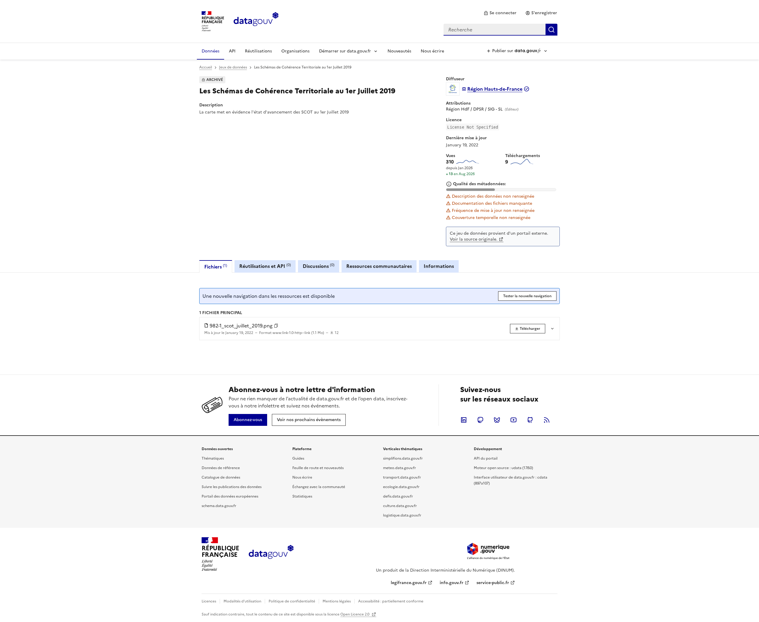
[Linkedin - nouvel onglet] (464, 420)
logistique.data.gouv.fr (402, 515)
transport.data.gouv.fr (402, 477)
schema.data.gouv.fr (219, 506)
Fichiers (215, 266)
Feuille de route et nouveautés (318, 468)
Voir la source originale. (474, 239)
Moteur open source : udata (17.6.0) (503, 468)
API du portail (486, 458)
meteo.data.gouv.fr (399, 468)
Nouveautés (399, 51)
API (232, 51)
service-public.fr (492, 583)
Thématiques (213, 458)
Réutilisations (258, 51)
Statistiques (302, 496)
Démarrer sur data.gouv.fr (345, 51)
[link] (500, 13)
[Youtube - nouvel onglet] (513, 420)
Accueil (205, 67)
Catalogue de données (221, 477)
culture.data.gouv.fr (400, 506)
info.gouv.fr (451, 583)
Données (210, 51)
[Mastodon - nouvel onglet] (480, 420)
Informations (439, 266)
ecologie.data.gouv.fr (401, 487)
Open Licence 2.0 (355, 614)
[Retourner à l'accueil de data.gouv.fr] (256, 20)
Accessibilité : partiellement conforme (390, 601)
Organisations (295, 51)
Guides (298, 458)
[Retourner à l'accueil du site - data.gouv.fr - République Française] (271, 554)
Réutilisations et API (265, 266)
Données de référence (221, 468)
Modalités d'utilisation (242, 601)
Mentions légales (337, 601)
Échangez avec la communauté (318, 487)
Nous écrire (432, 51)
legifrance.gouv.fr (409, 583)
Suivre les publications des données (231, 487)
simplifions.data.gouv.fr (403, 458)
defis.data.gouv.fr (398, 496)
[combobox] (500, 30)
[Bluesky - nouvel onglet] (497, 420)
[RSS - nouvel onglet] (547, 420)
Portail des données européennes (230, 496)
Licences (209, 601)
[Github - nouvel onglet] (530, 420)
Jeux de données (233, 67)
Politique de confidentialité (292, 601)
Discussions (318, 266)
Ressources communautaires (379, 266)
